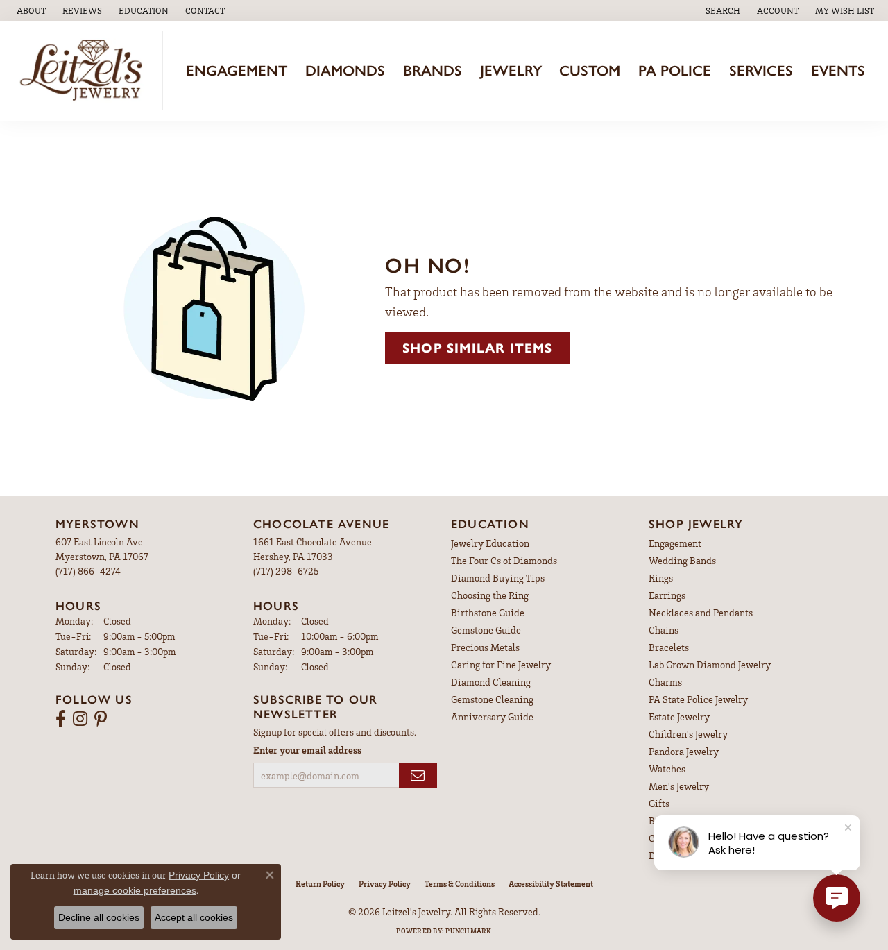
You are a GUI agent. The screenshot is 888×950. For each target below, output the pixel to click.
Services (761, 70)
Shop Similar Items (477, 348)
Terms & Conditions (460, 884)
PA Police (674, 70)
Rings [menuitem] (661, 578)
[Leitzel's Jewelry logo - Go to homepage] (85, 70)
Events (838, 70)
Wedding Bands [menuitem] (682, 560)
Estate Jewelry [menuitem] (679, 716)
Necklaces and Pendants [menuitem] (701, 612)
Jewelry (511, 70)
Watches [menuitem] (667, 768)
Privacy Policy (385, 884)
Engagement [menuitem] (675, 543)
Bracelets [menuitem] (669, 647)
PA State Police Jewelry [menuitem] (698, 699)
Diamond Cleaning (491, 682)
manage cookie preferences (135, 890)
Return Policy (320, 884)
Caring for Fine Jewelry (501, 664)
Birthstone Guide (487, 612)
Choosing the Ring (490, 595)
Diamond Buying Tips (498, 578)
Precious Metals (485, 647)
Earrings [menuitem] (667, 595)
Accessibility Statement (551, 884)
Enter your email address (307, 750)
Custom (589, 70)
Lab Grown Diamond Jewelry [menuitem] (710, 664)
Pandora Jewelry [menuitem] (684, 751)
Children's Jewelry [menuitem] (688, 734)
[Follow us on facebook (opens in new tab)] (61, 719)
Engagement (236, 70)
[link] (30, 10)
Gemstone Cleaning (492, 699)
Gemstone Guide (486, 630)
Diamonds (345, 70)
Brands (432, 70)
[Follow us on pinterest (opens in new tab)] (100, 719)
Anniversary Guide (492, 716)
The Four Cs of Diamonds (504, 560)
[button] (142, 10)
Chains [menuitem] (663, 630)
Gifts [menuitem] (659, 803)
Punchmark (468, 930)
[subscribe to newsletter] (418, 775)
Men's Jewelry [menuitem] (679, 786)
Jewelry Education (490, 543)
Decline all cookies (98, 917)
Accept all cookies (194, 917)
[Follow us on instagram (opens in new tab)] (80, 719)
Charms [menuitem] (665, 682)
